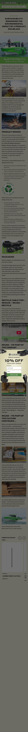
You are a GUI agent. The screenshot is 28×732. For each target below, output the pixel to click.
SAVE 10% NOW (14, 374)
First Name (9, 365)
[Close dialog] (26, 351)
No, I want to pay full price (14, 377)
